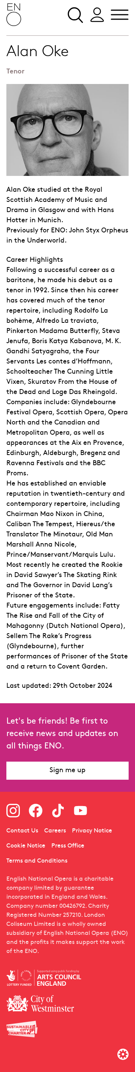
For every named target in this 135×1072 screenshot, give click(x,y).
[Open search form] (75, 15)
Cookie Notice (25, 846)
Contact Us (22, 831)
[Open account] (97, 15)
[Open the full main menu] (120, 15)
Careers (55, 831)
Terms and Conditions (37, 861)
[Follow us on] (13, 810)
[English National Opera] (13, 14)
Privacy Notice (92, 831)
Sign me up (68, 770)
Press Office (67, 846)
